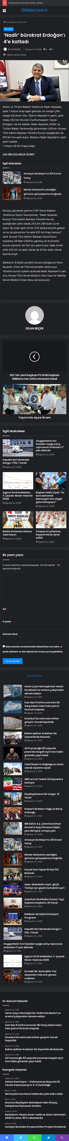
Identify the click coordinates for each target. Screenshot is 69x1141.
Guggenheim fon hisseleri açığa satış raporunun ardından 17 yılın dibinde (50, 445)
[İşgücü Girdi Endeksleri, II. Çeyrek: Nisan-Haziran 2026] (18, 480)
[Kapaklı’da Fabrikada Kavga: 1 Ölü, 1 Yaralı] (18, 448)
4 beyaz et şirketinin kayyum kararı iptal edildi (48, 534)
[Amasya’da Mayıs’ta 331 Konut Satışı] (12, 177)
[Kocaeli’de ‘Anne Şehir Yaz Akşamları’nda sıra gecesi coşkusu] (13, 976)
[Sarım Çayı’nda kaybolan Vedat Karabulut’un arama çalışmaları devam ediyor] (13, 691)
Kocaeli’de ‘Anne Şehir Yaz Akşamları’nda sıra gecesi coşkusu (40, 975)
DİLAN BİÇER (14, 49)
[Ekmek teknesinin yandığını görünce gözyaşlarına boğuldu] (12, 193)
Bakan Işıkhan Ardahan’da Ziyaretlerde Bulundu (40, 735)
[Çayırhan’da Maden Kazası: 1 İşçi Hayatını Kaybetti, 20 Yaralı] (13, 904)
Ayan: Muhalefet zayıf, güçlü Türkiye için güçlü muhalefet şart (44, 886)
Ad (5, 609)
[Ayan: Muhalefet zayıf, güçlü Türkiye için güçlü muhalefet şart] (13, 889)
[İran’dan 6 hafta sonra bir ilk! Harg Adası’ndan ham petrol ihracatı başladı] (13, 707)
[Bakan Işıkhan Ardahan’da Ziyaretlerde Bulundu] (13, 738)
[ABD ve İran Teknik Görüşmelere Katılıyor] (13, 783)
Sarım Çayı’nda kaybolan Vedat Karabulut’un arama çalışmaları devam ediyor (44, 690)
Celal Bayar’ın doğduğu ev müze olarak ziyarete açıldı (43, 766)
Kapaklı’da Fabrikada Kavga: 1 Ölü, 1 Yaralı (16, 461)
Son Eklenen (34, 675)
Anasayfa (11, 22)
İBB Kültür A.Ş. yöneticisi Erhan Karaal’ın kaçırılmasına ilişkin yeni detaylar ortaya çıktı (42, 827)
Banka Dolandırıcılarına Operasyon (17, 533)
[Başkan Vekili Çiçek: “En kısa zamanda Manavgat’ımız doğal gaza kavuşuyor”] (51, 480)
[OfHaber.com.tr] (34, 10)
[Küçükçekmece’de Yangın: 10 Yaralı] (13, 798)
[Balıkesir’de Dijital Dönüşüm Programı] (13, 918)
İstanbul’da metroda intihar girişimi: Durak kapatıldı (34, 3)
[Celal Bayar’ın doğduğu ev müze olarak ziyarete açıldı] (13, 769)
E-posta (8, 621)
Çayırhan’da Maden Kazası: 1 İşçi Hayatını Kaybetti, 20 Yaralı (44, 901)
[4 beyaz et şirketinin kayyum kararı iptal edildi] (51, 519)
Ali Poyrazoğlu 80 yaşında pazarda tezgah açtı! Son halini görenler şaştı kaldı (43, 752)
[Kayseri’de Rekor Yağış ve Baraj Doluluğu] (13, 813)
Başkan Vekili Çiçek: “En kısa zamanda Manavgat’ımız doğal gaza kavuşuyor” (50, 497)
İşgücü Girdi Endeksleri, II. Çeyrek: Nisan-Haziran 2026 (18, 496)
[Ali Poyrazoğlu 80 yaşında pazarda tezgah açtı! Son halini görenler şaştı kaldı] (13, 753)
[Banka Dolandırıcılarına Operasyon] (18, 519)
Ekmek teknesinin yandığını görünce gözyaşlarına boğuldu (43, 856)
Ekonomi (22, 22)
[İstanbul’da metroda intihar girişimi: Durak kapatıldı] (13, 723)
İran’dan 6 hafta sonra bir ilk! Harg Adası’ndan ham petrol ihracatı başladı (42, 706)
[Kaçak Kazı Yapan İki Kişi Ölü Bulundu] (13, 874)
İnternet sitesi (10, 634)
